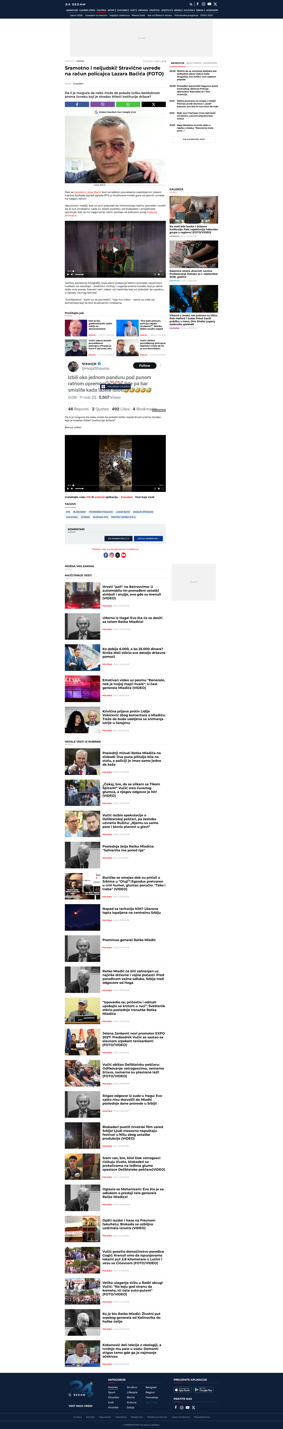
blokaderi (79, 512)
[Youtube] (123, 555)
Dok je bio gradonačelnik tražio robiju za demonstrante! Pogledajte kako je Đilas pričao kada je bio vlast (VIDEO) (100, 325)
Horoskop (212, 10)
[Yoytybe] (209, 4)
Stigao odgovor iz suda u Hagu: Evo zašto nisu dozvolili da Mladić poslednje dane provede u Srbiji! (132, 1100)
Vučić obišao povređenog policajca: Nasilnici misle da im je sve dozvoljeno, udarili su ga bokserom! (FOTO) (153, 344)
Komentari (210, 63)
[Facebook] (197, 4)
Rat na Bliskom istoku (160, 15)
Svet (133, 10)
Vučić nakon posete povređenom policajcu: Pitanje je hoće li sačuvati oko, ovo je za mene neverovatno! (100, 344)
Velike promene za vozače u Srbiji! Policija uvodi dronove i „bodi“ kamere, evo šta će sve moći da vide (197, 104)
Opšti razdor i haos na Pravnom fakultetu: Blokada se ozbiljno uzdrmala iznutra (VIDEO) (128, 1224)
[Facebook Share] (77, 104)
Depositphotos (202, 1417)
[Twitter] (215, 4)
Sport (111, 10)
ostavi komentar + (148, 538)
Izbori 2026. (76, 15)
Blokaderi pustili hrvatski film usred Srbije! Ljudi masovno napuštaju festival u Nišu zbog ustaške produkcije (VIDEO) (132, 1133)
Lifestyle (166, 10)
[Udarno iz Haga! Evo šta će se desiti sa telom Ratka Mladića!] (82, 626)
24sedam (127, 497)
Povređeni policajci (101, 512)
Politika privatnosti (157, 1417)
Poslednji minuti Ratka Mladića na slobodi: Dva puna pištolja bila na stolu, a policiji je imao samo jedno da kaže (131, 759)
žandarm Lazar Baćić (87, 192)
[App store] (182, 1390)
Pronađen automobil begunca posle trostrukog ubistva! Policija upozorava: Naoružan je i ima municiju (197, 90)
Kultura (189, 10)
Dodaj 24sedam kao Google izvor (117, 112)
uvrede (85, 517)
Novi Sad (151, 1402)
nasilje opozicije (143, 512)
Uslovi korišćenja (181, 1417)
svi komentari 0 (118, 538)
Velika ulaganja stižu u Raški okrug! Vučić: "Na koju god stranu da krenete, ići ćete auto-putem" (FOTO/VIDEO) (132, 1288)
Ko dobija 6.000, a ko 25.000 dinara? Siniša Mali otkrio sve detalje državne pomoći (134, 653)
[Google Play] (203, 1390)
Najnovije (72, 10)
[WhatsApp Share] (128, 104)
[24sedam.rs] (75, 4)
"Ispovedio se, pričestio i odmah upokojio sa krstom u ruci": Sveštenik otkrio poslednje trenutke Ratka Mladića (133, 1008)
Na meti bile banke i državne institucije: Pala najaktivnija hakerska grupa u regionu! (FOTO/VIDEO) (194, 229)
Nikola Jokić (138, 15)
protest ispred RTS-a (123, 517)
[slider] (115, 271)
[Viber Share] (102, 104)
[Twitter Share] (154, 104)
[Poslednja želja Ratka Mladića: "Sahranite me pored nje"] (82, 855)
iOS (88, 497)
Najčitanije (193, 63)
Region (150, 1392)
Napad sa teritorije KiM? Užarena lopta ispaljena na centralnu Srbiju (131, 911)
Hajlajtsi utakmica (120, 15)
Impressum (105, 1417)
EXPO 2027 (206, 15)
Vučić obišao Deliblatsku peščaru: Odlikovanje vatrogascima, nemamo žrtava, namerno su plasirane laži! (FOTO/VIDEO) (133, 1070)
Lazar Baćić (123, 512)
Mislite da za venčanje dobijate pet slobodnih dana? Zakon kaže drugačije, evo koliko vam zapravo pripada (197, 75)
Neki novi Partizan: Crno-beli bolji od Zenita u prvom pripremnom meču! (196, 116)
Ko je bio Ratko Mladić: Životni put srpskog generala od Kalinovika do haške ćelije (131, 1318)
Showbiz (122, 10)
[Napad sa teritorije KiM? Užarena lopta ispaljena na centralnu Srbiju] (82, 917)
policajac (72, 517)
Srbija (200, 10)
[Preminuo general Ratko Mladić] (82, 948)
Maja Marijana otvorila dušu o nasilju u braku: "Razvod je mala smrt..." (195, 128)
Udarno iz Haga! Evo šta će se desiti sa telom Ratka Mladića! (132, 620)
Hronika (143, 10)
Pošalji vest (137, 1417)
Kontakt (90, 1417)
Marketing (121, 1417)
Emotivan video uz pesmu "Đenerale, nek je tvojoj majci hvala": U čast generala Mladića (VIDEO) (133, 684)
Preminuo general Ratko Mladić (129, 940)
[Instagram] (203, 4)
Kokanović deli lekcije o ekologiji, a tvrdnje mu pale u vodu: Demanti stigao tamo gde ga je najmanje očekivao (131, 1351)
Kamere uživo (87, 10)
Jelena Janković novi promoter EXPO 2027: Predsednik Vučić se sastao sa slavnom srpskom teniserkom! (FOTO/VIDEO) (133, 1039)
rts (68, 512)
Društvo (154, 10)
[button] (116, 250)
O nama (77, 1417)
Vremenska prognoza (186, 15)
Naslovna (69, 61)
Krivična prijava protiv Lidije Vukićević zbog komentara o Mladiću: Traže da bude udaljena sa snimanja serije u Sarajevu (134, 717)
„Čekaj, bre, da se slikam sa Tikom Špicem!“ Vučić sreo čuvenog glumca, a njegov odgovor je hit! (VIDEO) (131, 790)
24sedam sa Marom (96, 15)
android (99, 497)
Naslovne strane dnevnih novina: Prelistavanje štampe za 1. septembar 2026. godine (194, 274)
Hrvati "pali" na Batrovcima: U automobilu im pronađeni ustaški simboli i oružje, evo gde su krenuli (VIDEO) (131, 592)
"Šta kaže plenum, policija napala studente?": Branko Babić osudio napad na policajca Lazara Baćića (151, 325)
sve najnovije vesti (194, 139)
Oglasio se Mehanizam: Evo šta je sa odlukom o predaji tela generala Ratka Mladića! (133, 1193)
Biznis (178, 10)
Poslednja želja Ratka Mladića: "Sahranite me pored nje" (128, 848)
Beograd (151, 1387)
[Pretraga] (191, 4)
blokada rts (100, 517)
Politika (101, 10)
